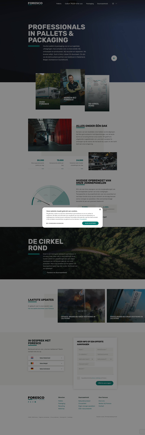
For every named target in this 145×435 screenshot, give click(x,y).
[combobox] (100, 209)
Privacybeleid (83, 219)
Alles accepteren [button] (90, 223)
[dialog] (72, 217)
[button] (54, 223)
